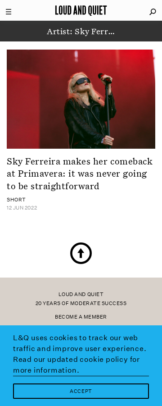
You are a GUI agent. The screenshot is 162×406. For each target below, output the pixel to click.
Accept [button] (81, 391)
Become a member (81, 317)
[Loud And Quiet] (81, 10)
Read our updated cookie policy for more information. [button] (76, 364)
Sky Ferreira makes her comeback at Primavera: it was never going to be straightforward (80, 173)
